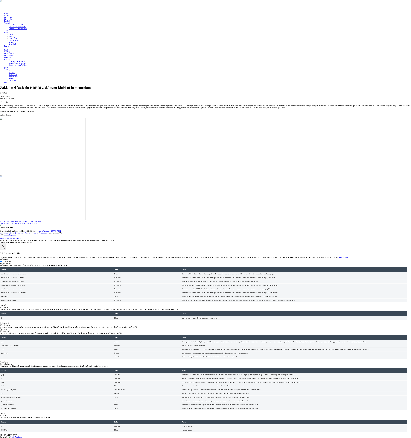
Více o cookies (344, 257)
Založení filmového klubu (17, 27)
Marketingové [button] (4, 362)
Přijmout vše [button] (27, 242)
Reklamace (43, 233)
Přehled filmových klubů (17, 25)
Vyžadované (7, 261)
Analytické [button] (3, 329)
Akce (6, 31)
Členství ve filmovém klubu (18, 29)
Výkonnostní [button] (4, 323)
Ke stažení (12, 44)
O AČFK (12, 36)
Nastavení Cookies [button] (6, 227)
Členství (7, 23)
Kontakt (11, 34)
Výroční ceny (13, 40)
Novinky (7, 15)
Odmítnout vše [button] (18, 242)
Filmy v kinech (9, 17)
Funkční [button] (3, 305)
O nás (6, 32)
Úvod (6, 13)
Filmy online (8, 19)
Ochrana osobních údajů (8, 233)
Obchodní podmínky (32, 233)
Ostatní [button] (2, 413)
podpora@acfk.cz (43, 231)
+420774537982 (55, 231)
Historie (11, 42)
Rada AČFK (13, 38)
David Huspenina (10, 235)
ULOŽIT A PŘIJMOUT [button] (8, 435)
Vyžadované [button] (4, 259)
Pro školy (7, 21)
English (6, 46)
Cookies (20, 233)
